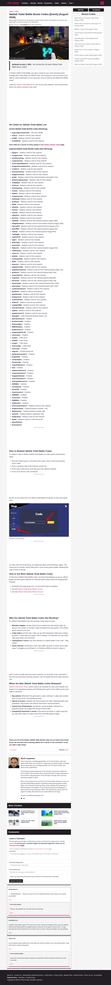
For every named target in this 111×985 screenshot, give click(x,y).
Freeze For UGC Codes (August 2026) (28, 821)
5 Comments (13, 750)
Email (14, 869)
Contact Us (17, 975)
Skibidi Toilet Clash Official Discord (30, 592)
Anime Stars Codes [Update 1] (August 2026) (86, 51)
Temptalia (21, 977)
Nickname (16, 862)
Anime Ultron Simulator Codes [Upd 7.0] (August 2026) (87, 25)
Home (11, 11)
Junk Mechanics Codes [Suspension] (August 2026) (86, 39)
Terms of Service (45, 849)
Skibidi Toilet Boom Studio (18, 687)
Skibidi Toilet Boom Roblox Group (30, 589)
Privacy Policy (36, 849)
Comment (12, 851)
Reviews (33, 3)
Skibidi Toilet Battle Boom (26, 85)
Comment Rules (14, 845)
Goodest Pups (30, 977)
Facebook (96, 10)
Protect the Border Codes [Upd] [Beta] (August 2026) (86, 60)
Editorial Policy (78, 975)
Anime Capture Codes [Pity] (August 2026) (88, 55)
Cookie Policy (48, 975)
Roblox (67, 750)
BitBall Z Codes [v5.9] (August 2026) (85, 29)
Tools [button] (71, 3)
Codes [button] (57, 3)
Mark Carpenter (15, 24)
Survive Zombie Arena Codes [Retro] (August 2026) (28, 812)
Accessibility (98, 975)
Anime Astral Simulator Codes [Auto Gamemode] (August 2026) (61, 812)
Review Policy (68, 975)
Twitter (81, 10)
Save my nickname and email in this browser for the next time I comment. (35, 876)
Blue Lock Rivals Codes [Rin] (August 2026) (88, 64)
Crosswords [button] (48, 3)
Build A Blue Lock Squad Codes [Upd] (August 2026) (86, 19)
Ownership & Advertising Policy (32, 975)
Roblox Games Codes (52, 145)
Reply (10, 900)
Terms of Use (88, 975)
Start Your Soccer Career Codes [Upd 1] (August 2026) (87, 45)
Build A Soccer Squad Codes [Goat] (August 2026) (60, 822)
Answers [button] (25, 3)
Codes (16, 11)
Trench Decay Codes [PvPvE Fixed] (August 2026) (88, 34)
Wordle (40, 3)
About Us (10, 975)
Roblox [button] (64, 3)
